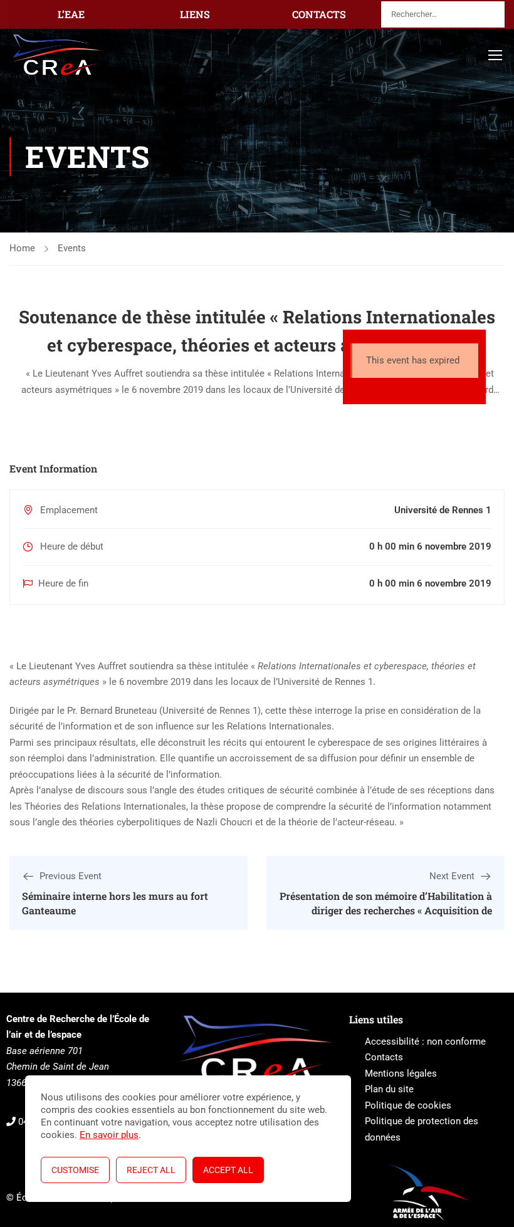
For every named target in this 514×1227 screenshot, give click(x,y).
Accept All (228, 1170)
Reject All (151, 1170)
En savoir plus (109, 1135)
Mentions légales (401, 1073)
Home (22, 248)
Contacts (384, 1057)
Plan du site (389, 1089)
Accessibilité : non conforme (425, 1041)
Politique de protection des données (421, 1129)
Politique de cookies (408, 1105)
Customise (75, 1170)
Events (72, 248)
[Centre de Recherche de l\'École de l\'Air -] (57, 55)
